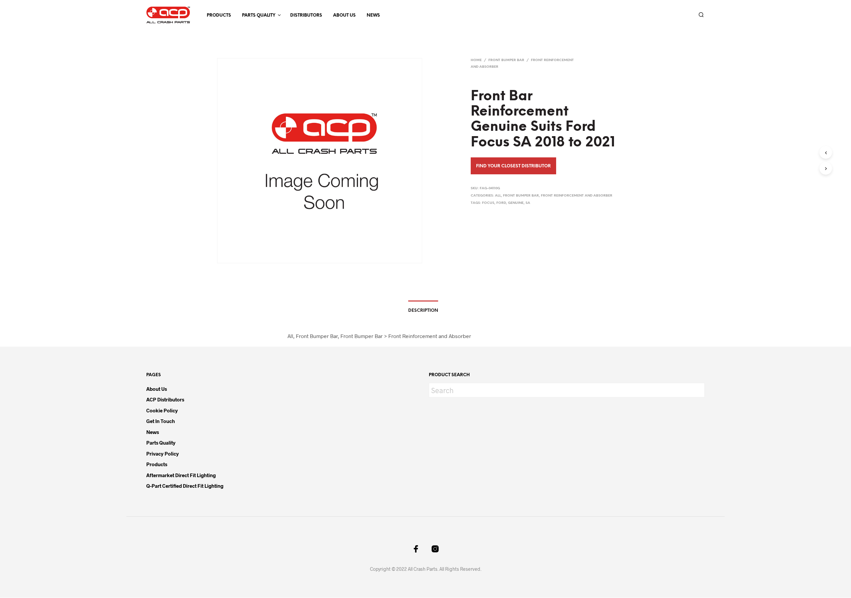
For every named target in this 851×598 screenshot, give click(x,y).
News (373, 15)
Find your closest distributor (513, 166)
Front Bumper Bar (506, 60)
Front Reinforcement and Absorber (576, 196)
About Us (344, 15)
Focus (488, 203)
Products (219, 15)
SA (528, 203)
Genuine (516, 203)
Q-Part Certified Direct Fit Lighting (184, 486)
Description (423, 310)
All (498, 196)
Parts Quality (258, 15)
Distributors (306, 15)
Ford (501, 203)
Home (476, 60)
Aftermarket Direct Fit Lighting (181, 475)
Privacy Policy (162, 454)
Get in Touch (160, 421)
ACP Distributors (165, 399)
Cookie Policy (162, 410)
